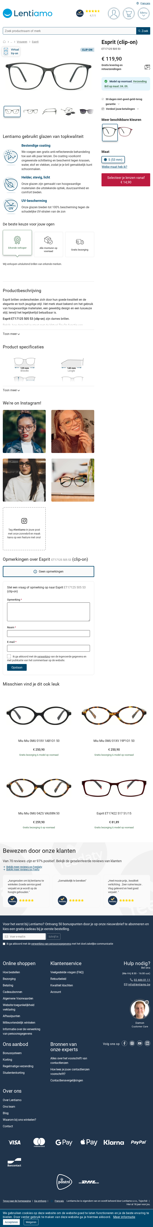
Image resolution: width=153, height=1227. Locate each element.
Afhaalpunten (11, 1016)
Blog (6, 1113)
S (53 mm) (115, 160)
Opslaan (16, 667)
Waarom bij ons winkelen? (19, 1120)
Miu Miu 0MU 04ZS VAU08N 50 (39, 813)
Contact (8, 1126)
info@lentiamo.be (139, 984)
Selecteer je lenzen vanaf (126, 179)
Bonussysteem (12, 1053)
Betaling (8, 985)
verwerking (43, 656)
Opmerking (14, 599)
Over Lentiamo (12, 1100)
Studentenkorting (14, 1073)
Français (145, 3)
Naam (11, 627)
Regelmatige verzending (18, 1066)
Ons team (9, 1106)
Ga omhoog (40, 1200)
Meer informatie (124, 1217)
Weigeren (31, 1222)
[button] (12, 111)
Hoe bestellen (11, 972)
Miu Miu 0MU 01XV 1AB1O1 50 (39, 741)
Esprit (35, 41)
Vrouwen (22, 41)
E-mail (11, 642)
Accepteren (11, 1222)
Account (55, 992)
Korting (7, 1059)
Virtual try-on (15, 51)
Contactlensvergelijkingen (66, 1080)
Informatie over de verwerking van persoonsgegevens (21, 1031)
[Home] (4, 41)
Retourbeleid (58, 979)
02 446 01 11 (142, 980)
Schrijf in (53, 936)
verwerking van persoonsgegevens (51, 943)
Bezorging (9, 979)
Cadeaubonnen (12, 992)
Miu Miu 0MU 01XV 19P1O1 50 (114, 741)
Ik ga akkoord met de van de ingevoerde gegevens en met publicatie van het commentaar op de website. (46, 658)
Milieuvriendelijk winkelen (19, 1022)
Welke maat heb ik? (114, 167)
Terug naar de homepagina (17, 1200)
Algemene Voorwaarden (18, 998)
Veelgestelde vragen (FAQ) (67, 972)
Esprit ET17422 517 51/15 (114, 813)
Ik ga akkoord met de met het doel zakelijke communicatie (60, 943)
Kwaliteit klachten (61, 985)
